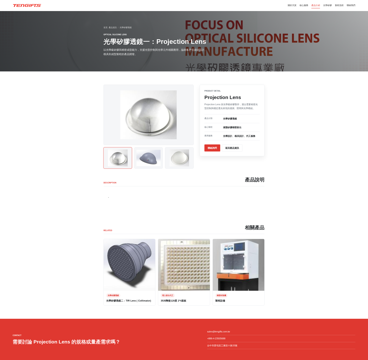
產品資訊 (113, 27)
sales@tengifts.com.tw (218, 331)
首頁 (105, 27)
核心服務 (304, 5)
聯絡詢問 (212, 148)
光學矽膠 (327, 5)
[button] (117, 158)
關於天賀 (292, 5)
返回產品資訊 (232, 148)
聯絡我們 (351, 5)
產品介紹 (315, 5)
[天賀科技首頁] (27, 5)
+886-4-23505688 (216, 338)
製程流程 (339, 5)
